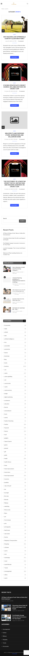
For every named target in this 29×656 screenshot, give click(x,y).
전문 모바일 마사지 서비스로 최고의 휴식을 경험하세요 (18, 290)
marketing (15, 506)
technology (15, 557)
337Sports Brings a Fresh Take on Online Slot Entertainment (14, 598)
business (15, 366)
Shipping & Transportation (15, 540)
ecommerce (15, 400)
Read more (14, 57)
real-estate (15, 533)
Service (15, 537)
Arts (15, 342)
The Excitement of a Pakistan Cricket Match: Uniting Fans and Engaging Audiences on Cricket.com (15, 184)
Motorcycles (15, 509)
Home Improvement (15, 468)
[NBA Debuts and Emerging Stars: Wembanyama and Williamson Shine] (14, 120)
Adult (15, 328)
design (15, 393)
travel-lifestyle (15, 564)
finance (15, 431)
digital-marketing (15, 397)
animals (15, 332)
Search (5, 218)
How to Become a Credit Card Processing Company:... (18, 269)
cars (15, 369)
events (15, 417)
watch (15, 578)
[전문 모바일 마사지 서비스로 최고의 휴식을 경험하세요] (7, 291)
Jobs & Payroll (15, 485)
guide (15, 455)
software (15, 547)
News (15, 513)
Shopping (15, 544)
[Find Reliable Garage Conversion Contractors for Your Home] (6, 618)
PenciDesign (14, 653)
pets (15, 523)
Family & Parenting (15, 421)
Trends (15, 567)
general (15, 448)
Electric (15, 407)
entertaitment (15, 410)
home (15, 465)
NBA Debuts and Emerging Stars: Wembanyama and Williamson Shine (14, 135)
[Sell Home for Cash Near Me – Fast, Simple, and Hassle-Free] (7, 310)
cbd (15, 380)
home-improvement (15, 475)
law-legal (15, 492)
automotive (15, 349)
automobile (15, 345)
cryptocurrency (15, 390)
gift (15, 451)
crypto (15, 386)
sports (15, 550)
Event (15, 414)
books (15, 363)
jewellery (15, 482)
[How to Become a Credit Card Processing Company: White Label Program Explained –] (7, 269)
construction (15, 383)
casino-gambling (15, 376)
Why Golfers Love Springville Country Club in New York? (14, 37)
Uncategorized (15, 571)
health (15, 458)
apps (15, 335)
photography (15, 526)
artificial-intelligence (15, 339)
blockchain (15, 356)
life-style (15, 496)
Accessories (15, 325)
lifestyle (15, 499)
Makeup (15, 503)
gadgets (15, 438)
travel (15, 561)
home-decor (15, 472)
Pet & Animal (15, 520)
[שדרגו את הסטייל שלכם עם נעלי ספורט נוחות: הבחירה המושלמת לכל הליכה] (7, 300)
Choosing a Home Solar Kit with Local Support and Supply (19, 607)
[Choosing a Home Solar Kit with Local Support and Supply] (6, 608)
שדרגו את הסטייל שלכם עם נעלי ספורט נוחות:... (18, 299)
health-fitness (15, 462)
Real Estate (15, 530)
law (15, 489)
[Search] (27, 3)
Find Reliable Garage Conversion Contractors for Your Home (19, 617)
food (15, 434)
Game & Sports (15, 441)
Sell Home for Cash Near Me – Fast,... (18, 308)
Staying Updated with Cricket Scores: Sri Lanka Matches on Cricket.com (14, 87)
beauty (15, 352)
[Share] (3, 30)
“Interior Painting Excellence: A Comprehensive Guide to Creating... (18, 280)
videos (15, 574)
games (15, 445)
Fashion (15, 424)
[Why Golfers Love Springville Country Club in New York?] (14, 23)
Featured (15, 427)
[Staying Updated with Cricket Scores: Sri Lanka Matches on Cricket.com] (14, 72)
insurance (15, 479)
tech (15, 554)
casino (15, 373)
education (15, 403)
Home (3, 8)
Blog (15, 359)
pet (15, 516)
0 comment (21, 41)
